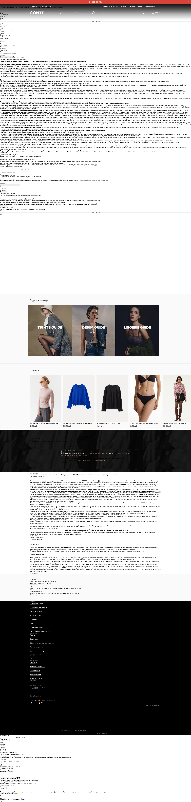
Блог (31, 659)
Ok (1, 801)
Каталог (33, 635)
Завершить (3, 206)
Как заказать (124, 6)
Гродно (2, 747)
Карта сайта (34, 662)
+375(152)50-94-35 (64, 730)
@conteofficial (34, 473)
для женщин (65, 447)
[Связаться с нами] (1, 774)
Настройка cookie (36, 611)
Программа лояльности (38, 607)
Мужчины (69, 13)
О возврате (33, 595)
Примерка (33, 619)
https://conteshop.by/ (6, 144)
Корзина (158, 13)
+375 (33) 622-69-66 (45, 6)
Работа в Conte (35, 674)
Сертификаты (35, 670)
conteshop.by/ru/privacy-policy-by (180, 98)
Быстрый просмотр (42, 378)
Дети (76, 13)
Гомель (2, 746)
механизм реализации (100, 453)
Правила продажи (36, 603)
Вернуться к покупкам (6, 771)
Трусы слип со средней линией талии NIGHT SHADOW (145, 423)
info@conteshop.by (39, 687)
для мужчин (72, 447)
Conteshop (33, 633)
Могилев (3, 749)
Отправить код (95, 21)
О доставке (33, 585)
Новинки (51, 13)
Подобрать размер (36, 627)
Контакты (33, 680)
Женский (3, 47)
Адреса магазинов (36, 647)
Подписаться (4, 793)
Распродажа (85, 13)
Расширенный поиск (37, 666)
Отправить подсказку (6, 768)
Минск (2, 741)
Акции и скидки (35, 615)
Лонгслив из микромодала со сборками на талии (44, 423)
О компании (34, 639)
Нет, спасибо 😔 (13, 793)
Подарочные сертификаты (110, 6)
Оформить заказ (19, 754)
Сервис (32, 601)
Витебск (2, 744)
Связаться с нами (36, 655)
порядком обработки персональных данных (94, 180)
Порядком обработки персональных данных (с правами (109, 452)
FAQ (31, 623)
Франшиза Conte (36, 678)
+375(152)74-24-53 (101, 734)
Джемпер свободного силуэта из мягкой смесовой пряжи (78, 423)
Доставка (132, 6)
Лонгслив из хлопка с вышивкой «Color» (108, 423)
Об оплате (33, 590)
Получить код (25, 169)
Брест (2, 742)
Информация (34, 660)
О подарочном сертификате (40, 631)
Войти (2, 33)
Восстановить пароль (6, 57)
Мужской (3, 48)
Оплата (140, 6)
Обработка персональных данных (42, 643)
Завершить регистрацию (7, 172)
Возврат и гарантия (150, 6)
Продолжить (3, 152)
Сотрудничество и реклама (40, 651)
